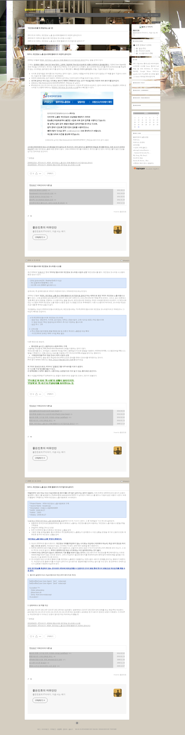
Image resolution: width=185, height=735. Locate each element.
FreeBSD (145, 74)
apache (135, 74)
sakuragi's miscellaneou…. (142, 150)
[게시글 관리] (40, 173)
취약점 (142, 76)
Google (142, 71)
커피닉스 (155, 71)
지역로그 (126, 11)
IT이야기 (126, 48)
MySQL (135, 71)
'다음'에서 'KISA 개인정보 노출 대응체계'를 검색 (46, 521)
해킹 (134, 69)
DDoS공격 (149, 76)
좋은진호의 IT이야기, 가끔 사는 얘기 (49, 231)
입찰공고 (41, 272)
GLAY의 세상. (138, 158)
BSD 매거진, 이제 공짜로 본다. (41, 421)
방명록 (157, 11)
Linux (148, 66)
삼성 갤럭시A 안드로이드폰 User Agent (44, 411)
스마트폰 (136, 66)
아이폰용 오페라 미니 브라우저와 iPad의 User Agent (49, 414)
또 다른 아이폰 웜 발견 (38, 663)
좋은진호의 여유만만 (35, 9)
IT (152, 69)
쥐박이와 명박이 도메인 (38, 190)
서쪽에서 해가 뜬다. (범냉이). (143, 163)
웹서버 (153, 66)
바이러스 (147, 69)
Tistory (113, 729)
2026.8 (146, 113)
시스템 (142, 66)
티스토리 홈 (138, 168)
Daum (95, 729)
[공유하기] (36, 173)
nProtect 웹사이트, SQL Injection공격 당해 (45, 660)
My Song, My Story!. (140, 155)
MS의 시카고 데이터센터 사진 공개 (42, 666)
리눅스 (156, 69)
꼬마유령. (136, 145)
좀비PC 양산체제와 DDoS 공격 (41, 200)
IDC (134, 63)
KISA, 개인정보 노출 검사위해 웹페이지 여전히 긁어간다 (58, 35)
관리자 (65, 729)
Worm (149, 71)
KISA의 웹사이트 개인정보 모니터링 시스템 (53, 38)
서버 (141, 69)
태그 (38, 729)
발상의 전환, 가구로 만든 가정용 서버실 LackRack (48, 417)
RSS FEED (158, 22)
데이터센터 (155, 63)
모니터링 (152, 74)
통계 (145, 63)
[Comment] (30, 216)
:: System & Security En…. (142, 153)
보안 (148, 63)
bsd (158, 66)
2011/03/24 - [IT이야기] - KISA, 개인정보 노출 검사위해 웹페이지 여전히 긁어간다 (59, 626)
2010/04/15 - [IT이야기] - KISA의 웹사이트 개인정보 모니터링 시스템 (54, 165)
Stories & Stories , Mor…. (141, 160)
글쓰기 (71, 729)
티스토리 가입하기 (152, 169)
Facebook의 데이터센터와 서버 (41, 193)
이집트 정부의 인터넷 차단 (39, 197)
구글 (137, 63)
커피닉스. (136, 140)
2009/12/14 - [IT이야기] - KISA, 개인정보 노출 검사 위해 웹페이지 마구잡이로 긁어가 (60, 163)
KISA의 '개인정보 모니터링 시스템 (65, 88)
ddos (141, 63)
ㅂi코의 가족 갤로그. (140, 147)
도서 (139, 74)
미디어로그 (147, 11)
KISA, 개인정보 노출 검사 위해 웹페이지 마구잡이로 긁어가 (59, 41)
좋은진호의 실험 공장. (141, 137)
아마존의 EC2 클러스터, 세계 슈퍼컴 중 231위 (47, 203)
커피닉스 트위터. (139, 142)
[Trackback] (28, 216)
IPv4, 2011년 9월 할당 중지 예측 (61, 360)
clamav (137, 76)
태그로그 (136, 11)
